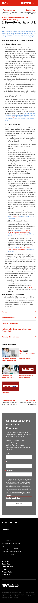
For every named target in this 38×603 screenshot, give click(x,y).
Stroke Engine (11, 117)
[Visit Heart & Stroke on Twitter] (11, 522)
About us (5, 561)
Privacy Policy (7, 572)
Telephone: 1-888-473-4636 (11, 551)
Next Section (31, 10)
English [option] (6, 529)
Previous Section (8, 10)
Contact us (6, 564)
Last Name (9, 470)
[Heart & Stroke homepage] (9, 3)
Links (4, 569)
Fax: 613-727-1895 (8, 554)
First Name (9, 462)
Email (8, 453)
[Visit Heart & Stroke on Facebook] (3, 522)
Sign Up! (19, 504)
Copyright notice (8, 567)
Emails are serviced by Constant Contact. (18, 494)
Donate (27, 3)
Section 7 (16, 216)
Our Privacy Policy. (13, 498)
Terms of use (6, 575)
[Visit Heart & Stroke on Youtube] (16, 522)
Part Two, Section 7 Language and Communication (19, 248)
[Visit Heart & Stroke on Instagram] (6, 522)
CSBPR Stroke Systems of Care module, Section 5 (19, 231)
